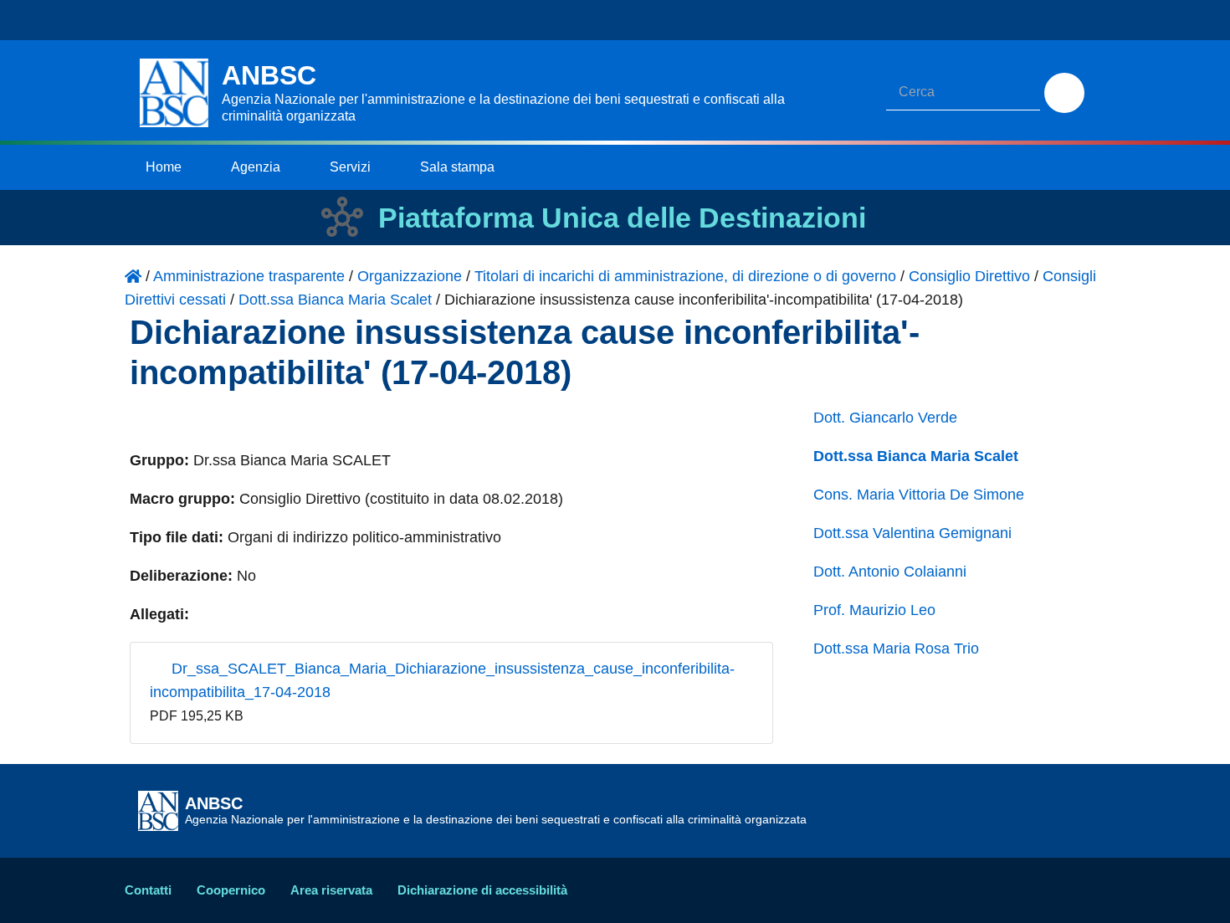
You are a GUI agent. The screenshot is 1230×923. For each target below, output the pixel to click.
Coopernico (231, 890)
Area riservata (331, 890)
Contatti (148, 890)
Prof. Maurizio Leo (874, 610)
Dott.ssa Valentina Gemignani (912, 533)
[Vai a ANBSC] (133, 276)
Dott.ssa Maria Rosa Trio (896, 648)
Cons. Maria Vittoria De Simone (918, 494)
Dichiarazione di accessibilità (482, 890)
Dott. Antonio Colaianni (889, 571)
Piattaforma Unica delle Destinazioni (622, 217)
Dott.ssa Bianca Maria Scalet (915, 456)
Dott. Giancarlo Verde (885, 417)
